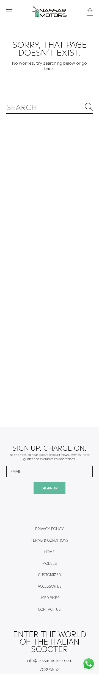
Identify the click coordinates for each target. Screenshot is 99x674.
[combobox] (49, 107)
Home (49, 551)
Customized (49, 574)
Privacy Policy (49, 528)
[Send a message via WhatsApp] (88, 663)
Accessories (50, 586)
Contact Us (49, 609)
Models (49, 563)
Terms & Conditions (49, 540)
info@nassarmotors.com (49, 660)
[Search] (88, 107)
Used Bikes (49, 597)
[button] (9, 12)
